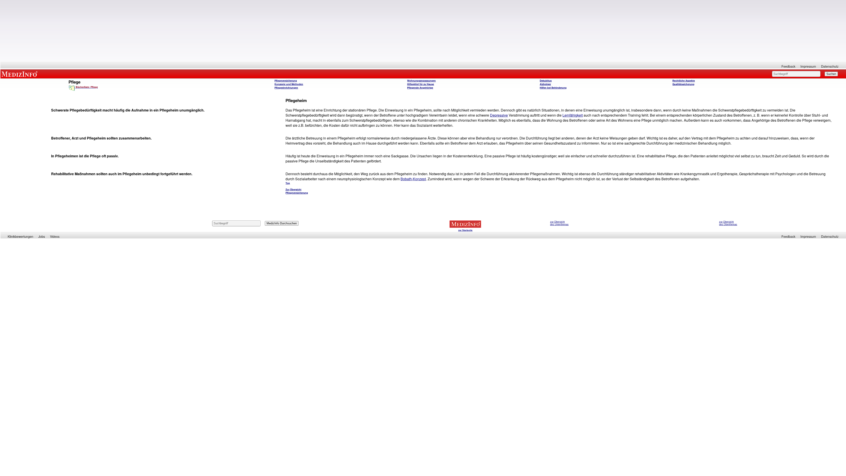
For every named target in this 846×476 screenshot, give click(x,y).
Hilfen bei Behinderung (553, 87)
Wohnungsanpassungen (421, 80)
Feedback (788, 66)
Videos (54, 236)
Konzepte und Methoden (289, 84)
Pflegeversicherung (286, 80)
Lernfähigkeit (572, 115)
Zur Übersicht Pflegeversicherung (297, 191)
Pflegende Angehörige (420, 87)
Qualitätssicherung (683, 84)
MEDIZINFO (20, 73)
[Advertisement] (423, 31)
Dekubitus (546, 80)
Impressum (808, 66)
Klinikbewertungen (20, 236)
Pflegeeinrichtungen (286, 87)
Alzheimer (545, 84)
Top (288, 183)
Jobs (41, 236)
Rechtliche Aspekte (683, 80)
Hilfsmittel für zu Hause (420, 84)
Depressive (499, 115)
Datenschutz (830, 66)
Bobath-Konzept (413, 178)
